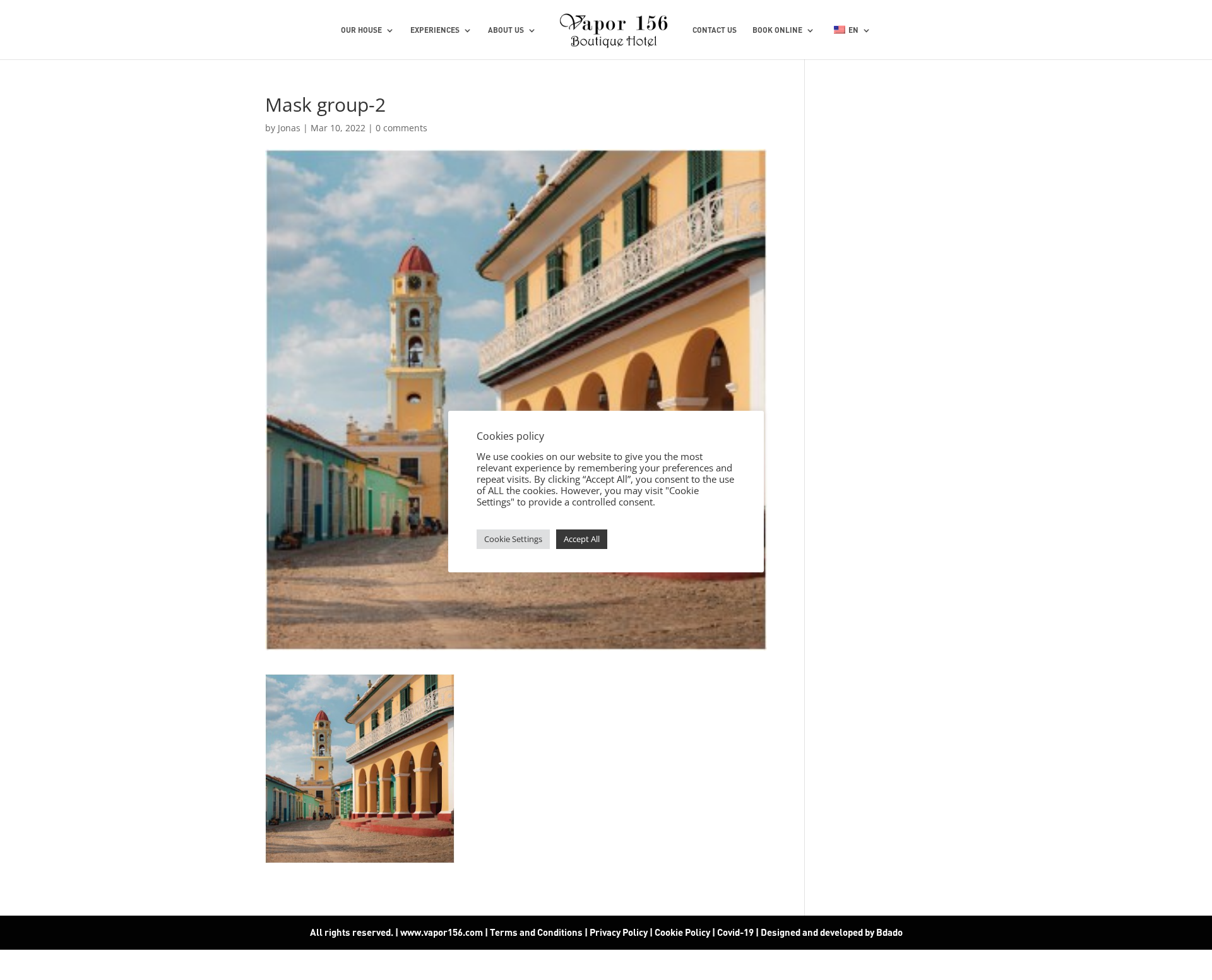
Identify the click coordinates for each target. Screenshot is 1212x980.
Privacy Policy (619, 932)
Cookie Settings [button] (513, 539)
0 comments (401, 128)
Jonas (289, 128)
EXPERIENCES (435, 30)
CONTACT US (714, 30)
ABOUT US (506, 30)
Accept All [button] (582, 539)
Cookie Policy (682, 932)
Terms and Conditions (536, 932)
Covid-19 (736, 932)
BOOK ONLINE (777, 30)
